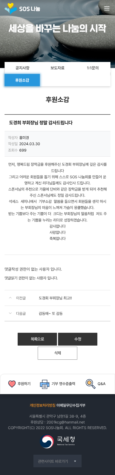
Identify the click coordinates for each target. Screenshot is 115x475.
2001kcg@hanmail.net (66, 422)
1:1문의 (93, 68)
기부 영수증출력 (63, 383)
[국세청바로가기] (57, 441)
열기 (106, 11)
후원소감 (22, 80)
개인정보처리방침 (42, 405)
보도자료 (57, 68)
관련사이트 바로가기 (53, 461)
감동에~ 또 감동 (51, 313)
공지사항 (22, 68)
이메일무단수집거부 (70, 405)
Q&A (102, 383)
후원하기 (24, 383)
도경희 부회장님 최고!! (55, 298)
